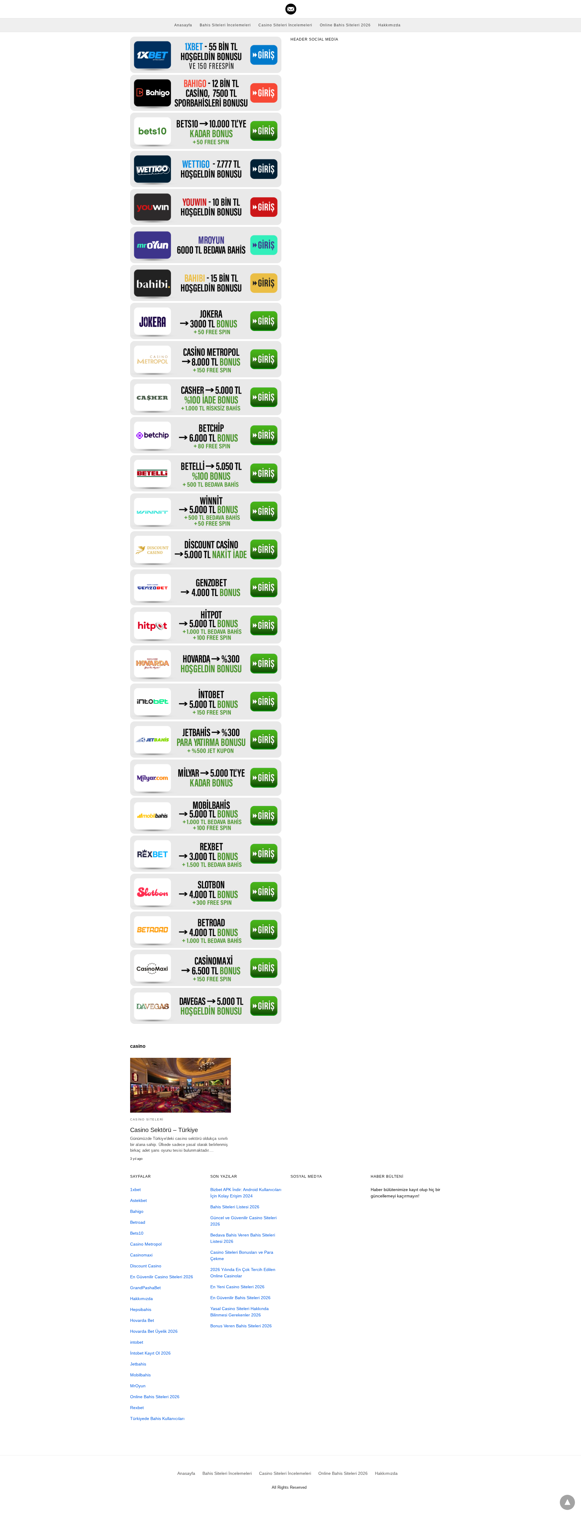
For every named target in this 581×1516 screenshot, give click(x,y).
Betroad (137, 1222)
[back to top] (567, 1502)
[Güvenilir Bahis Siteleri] (290, 9)
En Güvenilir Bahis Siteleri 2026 (240, 1297)
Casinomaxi (141, 1255)
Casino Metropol (146, 1244)
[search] (448, 9)
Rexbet (137, 1407)
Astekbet (138, 1200)
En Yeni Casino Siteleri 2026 (237, 1286)
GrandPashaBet (145, 1287)
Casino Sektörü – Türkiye (164, 1130)
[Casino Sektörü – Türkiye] (180, 1085)
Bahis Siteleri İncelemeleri (225, 25)
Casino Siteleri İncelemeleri (285, 25)
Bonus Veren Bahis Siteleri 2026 (241, 1325)
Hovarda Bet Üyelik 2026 (154, 1331)
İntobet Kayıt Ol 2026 (150, 1353)
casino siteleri (147, 1119)
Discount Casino (145, 1265)
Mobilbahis (140, 1374)
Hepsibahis (140, 1309)
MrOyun (138, 1385)
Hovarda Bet (142, 1320)
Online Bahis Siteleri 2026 (345, 25)
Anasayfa (183, 25)
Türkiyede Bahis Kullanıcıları (157, 1418)
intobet (136, 1342)
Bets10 (136, 1233)
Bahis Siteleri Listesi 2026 (234, 1206)
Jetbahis (138, 1364)
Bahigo (136, 1211)
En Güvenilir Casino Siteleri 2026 (161, 1276)
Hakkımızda (389, 25)
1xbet (135, 1189)
